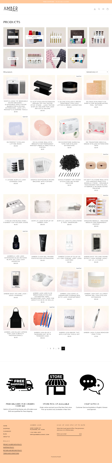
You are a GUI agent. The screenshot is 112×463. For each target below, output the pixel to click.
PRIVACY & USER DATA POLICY (12, 444)
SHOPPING (6, 428)
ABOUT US (6, 436)
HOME (5, 426)
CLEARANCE (7, 431)
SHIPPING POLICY (8, 447)
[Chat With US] (92, 384)
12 (58, 348)
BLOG (5, 434)
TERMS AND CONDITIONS (11, 453)
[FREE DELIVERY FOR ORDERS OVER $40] (20, 384)
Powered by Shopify (56, 456)
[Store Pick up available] (56, 384)
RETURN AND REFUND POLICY (12, 450)
